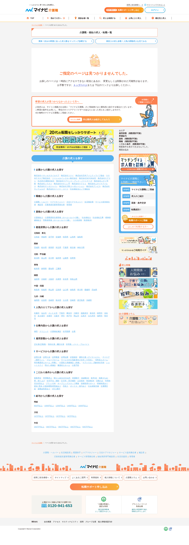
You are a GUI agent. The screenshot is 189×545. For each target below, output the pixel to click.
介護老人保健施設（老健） (70, 363)
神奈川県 (80, 247)
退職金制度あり (44, 389)
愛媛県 (87, 290)
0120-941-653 (60, 506)
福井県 (58, 258)
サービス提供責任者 (127, 452)
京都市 (49, 316)
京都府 (44, 279)
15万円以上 (38, 416)
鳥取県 (36, 290)
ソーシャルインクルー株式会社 (64, 178)
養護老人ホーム (63, 365)
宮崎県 (72, 300)
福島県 (80, 237)
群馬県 (51, 247)
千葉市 (62, 313)
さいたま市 (52, 313)
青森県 (44, 237)
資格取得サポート (88, 383)
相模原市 (84, 313)
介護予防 (75, 365)
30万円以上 (71, 416)
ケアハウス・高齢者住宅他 (93, 363)
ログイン (155, 10)
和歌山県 (73, 279)
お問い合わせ (148, 477)
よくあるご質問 (78, 477)
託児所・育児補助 (68, 381)
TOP (32, 18)
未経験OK (85, 378)
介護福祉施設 (55, 331)
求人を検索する (109, 18)
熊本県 (58, 300)
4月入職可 (56, 389)
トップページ (80, 85)
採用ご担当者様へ (41, 477)
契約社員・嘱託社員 (56, 344)
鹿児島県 (80, 300)
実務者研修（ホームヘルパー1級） (57, 220)
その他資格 (77, 220)
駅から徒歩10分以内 (62, 378)
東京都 (72, 247)
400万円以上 (75, 427)
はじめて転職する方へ (138, 227)
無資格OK (88, 220)
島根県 (44, 290)
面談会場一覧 (83, 18)
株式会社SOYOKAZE (87, 178)
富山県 (44, 258)
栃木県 (44, 247)
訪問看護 (55, 357)
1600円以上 (83, 406)
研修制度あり (102, 383)
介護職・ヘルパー (41, 202)
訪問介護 (37, 357)
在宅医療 (66, 331)
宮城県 (58, 237)
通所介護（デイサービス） (90, 357)
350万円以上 (63, 427)
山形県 (72, 237)
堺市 (63, 316)
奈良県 (65, 279)
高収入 (65, 386)
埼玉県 (58, 247)
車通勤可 (75, 378)
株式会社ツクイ (67, 175)
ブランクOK (51, 383)
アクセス (56, 522)
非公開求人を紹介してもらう (90, 119)
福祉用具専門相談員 (106, 456)
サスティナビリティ (70, 522)
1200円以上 (60, 406)
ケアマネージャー (57, 202)
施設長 (40, 205)
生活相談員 (88, 202)
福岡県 (36, 300)
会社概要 (47, 522)
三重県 (58, 269)
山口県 (65, 290)
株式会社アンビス (93, 186)
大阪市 (56, 316)
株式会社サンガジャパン (47, 186)
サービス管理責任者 (86, 456)
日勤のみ (99, 381)
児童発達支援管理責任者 (55, 205)
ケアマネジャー (90, 452)
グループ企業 (90, 522)
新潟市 (92, 313)
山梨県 (65, 258)
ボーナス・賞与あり (78, 386)
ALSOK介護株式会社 (46, 181)
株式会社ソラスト (45, 184)
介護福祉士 (38, 217)
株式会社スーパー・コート (57, 189)
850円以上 (38, 406)
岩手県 (51, 237)
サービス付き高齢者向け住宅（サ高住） (77, 360)
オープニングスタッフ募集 (68, 383)
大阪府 (51, 279)
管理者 (69, 205)
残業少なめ (103, 378)
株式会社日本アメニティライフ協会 (89, 175)
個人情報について (112, 477)
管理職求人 (47, 378)
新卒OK (94, 378)
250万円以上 (39, 427)
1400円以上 (71, 406)
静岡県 (44, 269)
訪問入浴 (46, 357)
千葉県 (65, 247)
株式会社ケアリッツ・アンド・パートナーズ (74, 181)
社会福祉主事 (98, 217)
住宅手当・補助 (53, 381)
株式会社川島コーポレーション (71, 186)
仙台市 (44, 313)
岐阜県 (36, 269)
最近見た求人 (160, 18)
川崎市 (76, 313)
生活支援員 (122, 456)
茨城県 (36, 247)
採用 (82, 522)
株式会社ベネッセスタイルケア (46, 175)
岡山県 (51, 290)
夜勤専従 (37, 378)
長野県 (72, 258)
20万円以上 (49, 416)
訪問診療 (64, 357)
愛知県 (51, 269)
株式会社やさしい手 (62, 184)
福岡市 (99, 316)
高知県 (94, 290)
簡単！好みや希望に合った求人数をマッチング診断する (63, 41)
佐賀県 (44, 300)
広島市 (83, 316)
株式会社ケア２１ (79, 184)
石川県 (51, 258)
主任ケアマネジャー (74, 202)
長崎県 (51, 300)
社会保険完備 (93, 386)
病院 (36, 331)
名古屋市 (41, 316)
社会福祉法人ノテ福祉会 (80, 189)
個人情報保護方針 (105, 522)
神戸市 (69, 316)
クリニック (43, 331)
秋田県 (65, 237)
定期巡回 (73, 357)
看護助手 (77, 452)
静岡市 (99, 313)
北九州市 (91, 316)
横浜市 (69, 313)
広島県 (58, 290)
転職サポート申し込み (94, 486)
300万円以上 (51, 427)
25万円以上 (60, 416)
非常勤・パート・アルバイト (77, 344)
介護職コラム (131, 477)
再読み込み (124, 150)
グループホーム (53, 360)
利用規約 (95, 477)
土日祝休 (80, 381)
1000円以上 (49, 406)
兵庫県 (58, 279)
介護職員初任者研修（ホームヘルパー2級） (62, 217)
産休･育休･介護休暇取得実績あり (47, 386)
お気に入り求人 (135, 18)
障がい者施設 (50, 365)
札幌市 (36, 313)
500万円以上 (87, 427)
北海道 (36, 237)
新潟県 (36, 258)
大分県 (65, 300)
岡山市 (76, 316)
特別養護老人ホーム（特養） (45, 363)
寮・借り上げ (39, 381)
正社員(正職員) (40, 344)
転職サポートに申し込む (123, 10)
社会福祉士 (86, 217)
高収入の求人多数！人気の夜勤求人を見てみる (126, 41)
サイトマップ (60, 477)
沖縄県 (89, 300)
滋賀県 (36, 279)
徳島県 (72, 290)
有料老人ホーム (101, 360)
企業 (73, 331)
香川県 (80, 290)
